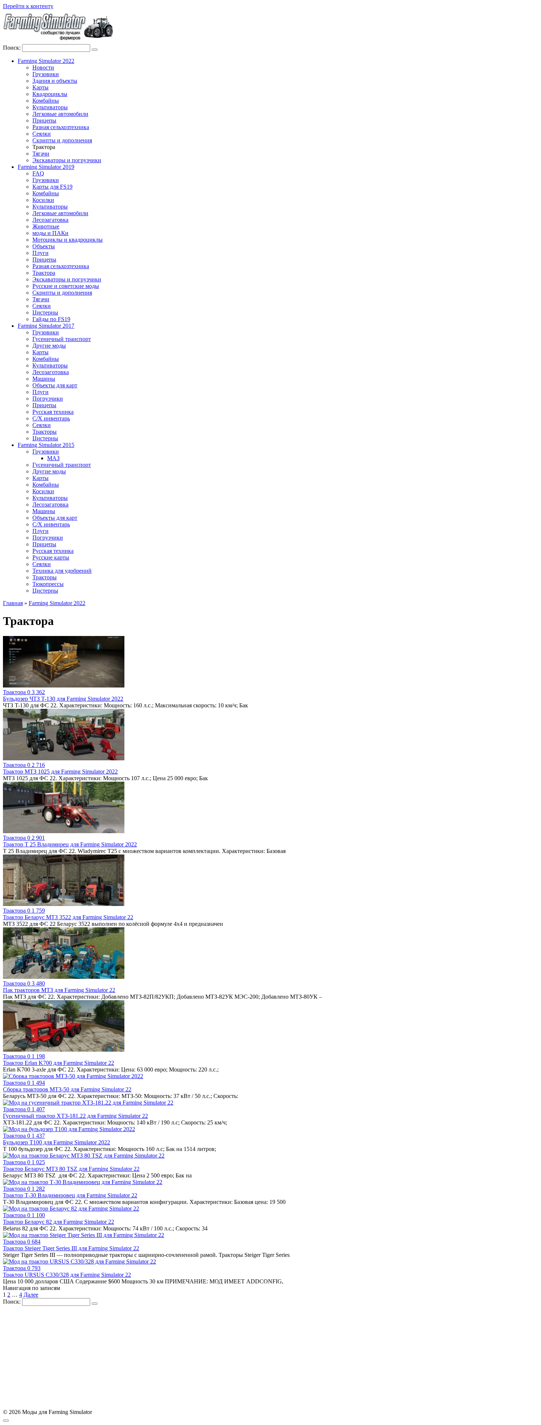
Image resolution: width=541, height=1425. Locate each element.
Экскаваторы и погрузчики (66, 160)
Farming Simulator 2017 (46, 326)
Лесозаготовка (50, 372)
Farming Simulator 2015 (46, 445)
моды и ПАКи (50, 233)
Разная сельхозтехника (60, 127)
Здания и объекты (54, 81)
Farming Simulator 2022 (46, 61)
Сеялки (41, 134)
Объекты (43, 246)
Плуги (40, 253)
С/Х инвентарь (51, 418)
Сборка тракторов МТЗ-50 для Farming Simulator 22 (67, 1089)
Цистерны (45, 312)
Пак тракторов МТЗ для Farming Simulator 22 (59, 990)
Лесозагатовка (50, 220)
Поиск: (12, 48)
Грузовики (45, 74)
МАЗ (53, 458)
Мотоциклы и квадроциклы (67, 240)
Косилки (43, 200)
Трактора (43, 273)
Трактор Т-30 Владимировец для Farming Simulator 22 (70, 1195)
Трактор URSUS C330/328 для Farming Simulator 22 (67, 1275)
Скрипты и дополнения (62, 140)
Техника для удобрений (62, 571)
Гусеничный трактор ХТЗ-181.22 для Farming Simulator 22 (75, 1116)
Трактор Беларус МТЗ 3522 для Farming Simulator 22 (68, 917)
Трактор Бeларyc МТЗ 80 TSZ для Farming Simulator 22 (71, 1169)
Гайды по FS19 (51, 319)
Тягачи (40, 153)
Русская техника (53, 412)
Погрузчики (47, 398)
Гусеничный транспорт (61, 339)
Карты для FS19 (52, 187)
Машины (43, 379)
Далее (31, 1294)
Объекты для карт (54, 385)
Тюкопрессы (48, 584)
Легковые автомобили (60, 114)
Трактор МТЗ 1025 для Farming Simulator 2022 (60, 771)
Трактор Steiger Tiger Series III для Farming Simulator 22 (71, 1248)
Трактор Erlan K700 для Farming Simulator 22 (58, 1063)
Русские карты (50, 557)
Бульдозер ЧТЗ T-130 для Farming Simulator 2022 (63, 699)
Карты (40, 87)
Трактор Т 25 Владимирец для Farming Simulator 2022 (70, 844)
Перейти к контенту (28, 6)
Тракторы (44, 432)
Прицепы (44, 120)
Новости (43, 67)
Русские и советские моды (65, 286)
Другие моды (49, 345)
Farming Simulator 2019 (46, 167)
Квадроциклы (49, 94)
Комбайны (45, 100)
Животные (45, 226)
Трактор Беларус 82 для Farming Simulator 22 (58, 1222)
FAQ (38, 173)
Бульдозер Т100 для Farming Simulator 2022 (56, 1142)
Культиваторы (50, 107)
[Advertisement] (224, 1357)
